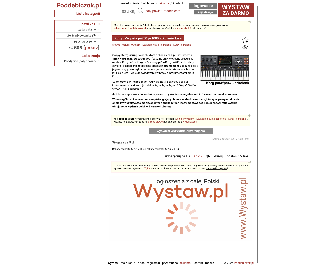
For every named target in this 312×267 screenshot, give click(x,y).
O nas (141, 263)
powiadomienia (129, 3)
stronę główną (156, 121)
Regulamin (153, 263)
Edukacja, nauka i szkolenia (157, 44)
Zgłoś (147, 168)
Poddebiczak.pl (244, 263)
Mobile (209, 263)
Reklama (185, 263)
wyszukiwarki (190, 121)
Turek (92, 245)
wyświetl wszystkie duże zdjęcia (181, 131)
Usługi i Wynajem (131, 44)
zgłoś (198, 156)
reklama (163, 3)
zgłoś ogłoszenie (85, 41)
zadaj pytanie (87, 29)
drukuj (218, 156)
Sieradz (91, 236)
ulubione (148, 3)
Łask (93, 209)
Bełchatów (89, 205)
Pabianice (90, 227)
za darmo (236, 9)
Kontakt (198, 263)
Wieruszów (89, 253)
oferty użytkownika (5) (81, 35)
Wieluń (92, 249)
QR (208, 156)
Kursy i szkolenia (182, 44)
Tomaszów (89, 240)
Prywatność (170, 263)
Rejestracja (205, 12)
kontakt (178, 3)
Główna (116, 44)
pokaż (91, 47)
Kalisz (92, 218)
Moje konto (128, 263)
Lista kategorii (88, 14)
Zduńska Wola (88, 258)
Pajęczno (90, 231)
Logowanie (203, 5)
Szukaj (140, 10)
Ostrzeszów (89, 223)
